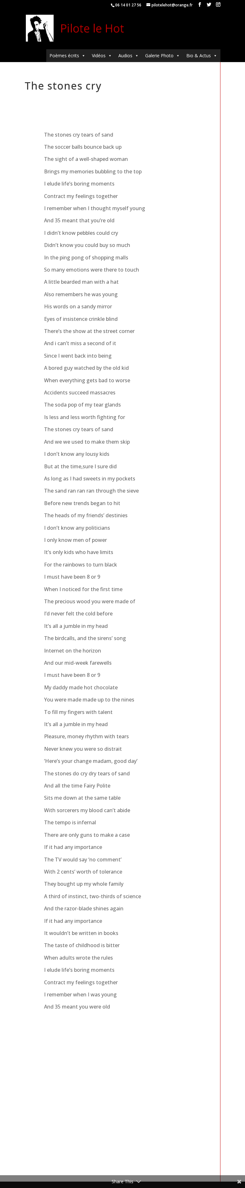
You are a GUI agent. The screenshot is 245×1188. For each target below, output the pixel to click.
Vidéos (99, 55)
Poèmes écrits (64, 55)
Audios (125, 55)
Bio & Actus (198, 55)
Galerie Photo (159, 55)
